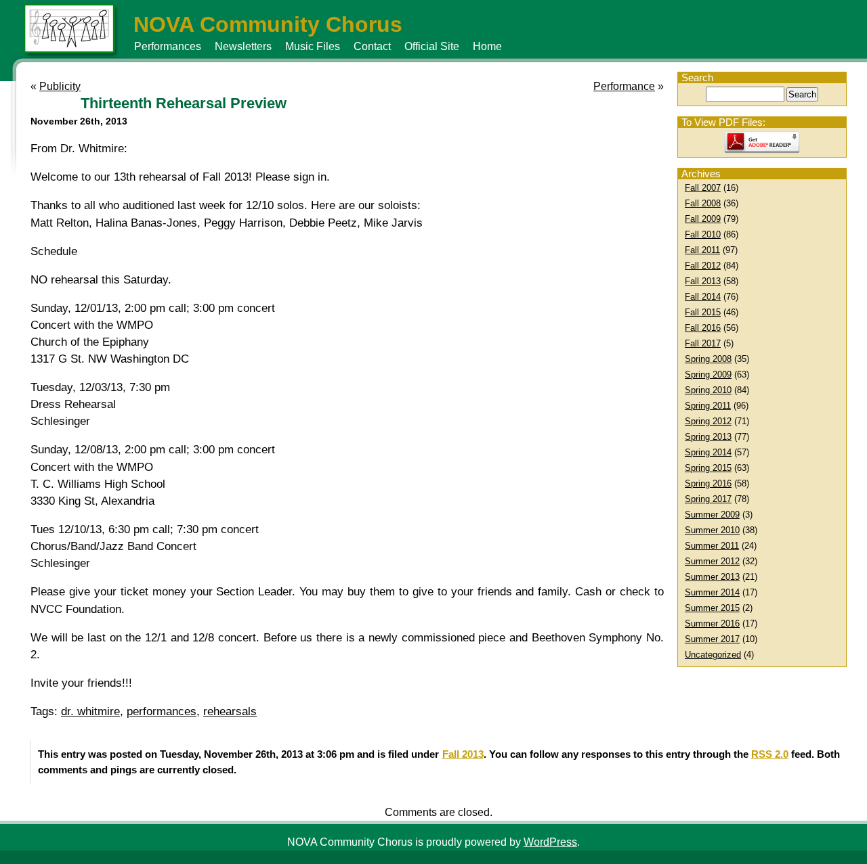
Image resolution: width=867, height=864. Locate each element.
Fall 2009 (703, 219)
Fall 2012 (703, 265)
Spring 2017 (708, 499)
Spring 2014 (708, 452)
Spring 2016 (708, 483)
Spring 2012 (708, 421)
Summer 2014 (712, 592)
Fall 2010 (703, 234)
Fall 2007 (703, 188)
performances (161, 711)
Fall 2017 (703, 343)
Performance (624, 86)
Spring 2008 (708, 359)
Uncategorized (713, 655)
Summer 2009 (712, 514)
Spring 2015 (708, 468)
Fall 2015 (703, 312)
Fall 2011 (702, 250)
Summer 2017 (712, 639)
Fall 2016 (703, 328)
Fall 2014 (703, 297)
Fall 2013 (703, 281)
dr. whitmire (90, 711)
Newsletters (243, 46)
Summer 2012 (712, 561)
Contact (372, 46)
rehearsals (230, 711)
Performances (167, 46)
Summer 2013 (712, 577)
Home (487, 46)
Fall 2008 (703, 203)
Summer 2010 (712, 530)
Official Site (431, 46)
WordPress (550, 842)
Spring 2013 (708, 437)
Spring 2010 (708, 390)
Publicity (60, 86)
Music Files (312, 46)
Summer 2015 (712, 608)
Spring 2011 (708, 406)
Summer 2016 (712, 623)
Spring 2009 (708, 374)
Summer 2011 (712, 546)
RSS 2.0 (769, 754)
